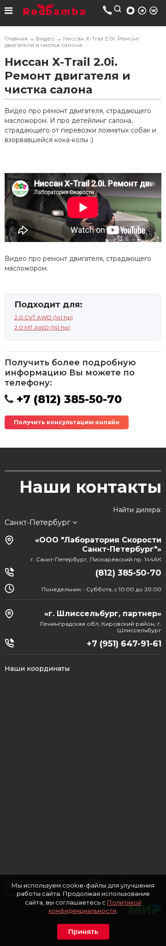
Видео (45, 38)
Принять (83, 932)
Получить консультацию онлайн (66, 422)
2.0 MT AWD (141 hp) (42, 327)
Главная (16, 38)
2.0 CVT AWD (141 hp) (43, 317)
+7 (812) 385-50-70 (108, 10)
